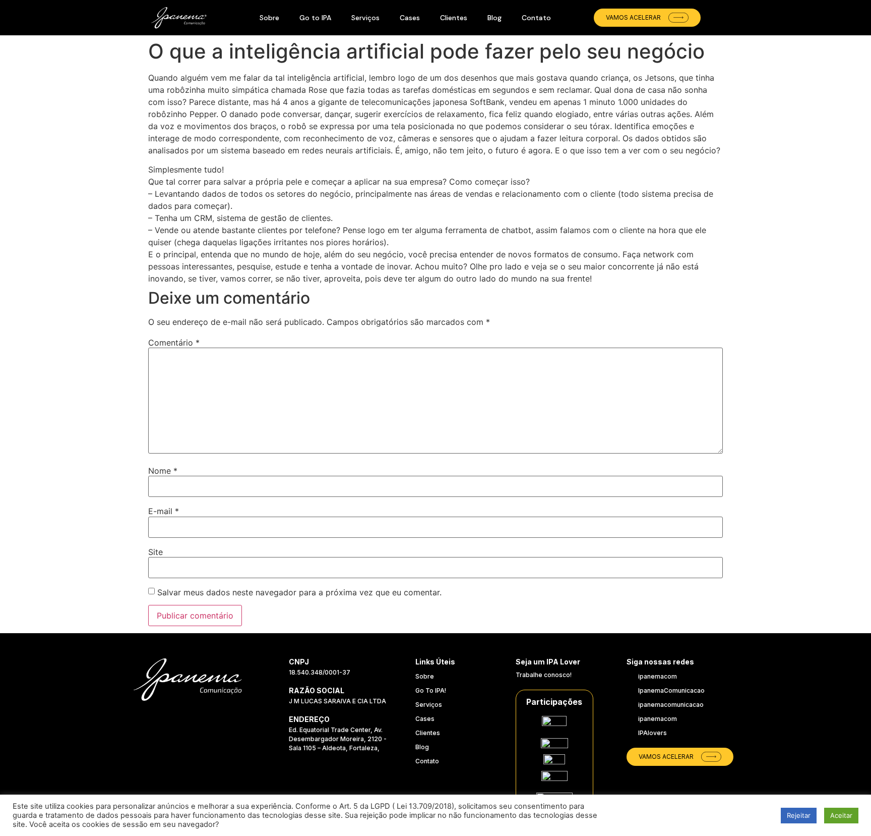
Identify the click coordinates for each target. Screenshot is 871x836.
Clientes (453, 17)
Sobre (269, 17)
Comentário (174, 343)
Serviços (365, 17)
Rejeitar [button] (799, 815)
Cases (410, 17)
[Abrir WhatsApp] (840, 778)
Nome (162, 471)
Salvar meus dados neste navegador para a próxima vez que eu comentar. (299, 592)
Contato (536, 17)
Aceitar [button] (841, 815)
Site (155, 552)
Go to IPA (315, 17)
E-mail (163, 511)
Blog (494, 17)
